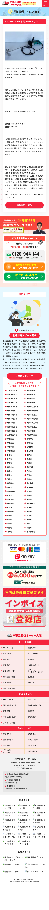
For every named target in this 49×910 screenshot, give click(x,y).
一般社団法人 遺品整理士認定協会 (16, 789)
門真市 (9, 479)
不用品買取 (7, 653)
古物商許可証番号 (13, 780)
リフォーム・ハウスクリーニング (35, 671)
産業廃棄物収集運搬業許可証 (18, 774)
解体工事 (31, 682)
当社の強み (32, 734)
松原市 (29, 479)
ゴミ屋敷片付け (9, 671)
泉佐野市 (30, 487)
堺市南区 (30, 443)
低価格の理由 (8, 739)
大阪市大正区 (32, 435)
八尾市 (29, 463)
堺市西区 (10, 443)
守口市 (29, 471)
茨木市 (9, 463)
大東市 (29, 475)
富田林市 (30, 483)
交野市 (29, 495)
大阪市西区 (11, 410)
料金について (33, 699)
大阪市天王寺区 (32, 422)
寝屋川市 (10, 467)
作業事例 (31, 711)
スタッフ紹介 (33, 739)
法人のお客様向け (10, 688)
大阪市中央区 (12, 406)
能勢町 (29, 527)
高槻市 (29, 459)
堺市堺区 (30, 439)
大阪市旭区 (11, 422)
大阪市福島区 (12, 431)
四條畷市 (10, 511)
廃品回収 (6, 659)
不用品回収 (32, 647)
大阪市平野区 (32, 390)
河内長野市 (11, 491)
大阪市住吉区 (12, 398)
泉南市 (9, 507)
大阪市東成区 (12, 427)
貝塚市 (9, 495)
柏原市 (29, 499)
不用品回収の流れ (10, 717)
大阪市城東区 (32, 394)
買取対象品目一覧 (34, 705)
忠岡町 (29, 519)
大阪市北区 (31, 398)
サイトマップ (33, 745)
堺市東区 (30, 447)
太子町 (9, 527)
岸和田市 (30, 467)
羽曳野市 (10, 483)
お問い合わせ (33, 751)
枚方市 (9, 459)
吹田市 (29, 455)
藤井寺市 (10, 503)
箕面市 (9, 475)
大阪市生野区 (32, 402)
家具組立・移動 (9, 677)
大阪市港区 (31, 431)
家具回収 (31, 659)
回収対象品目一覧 (10, 705)
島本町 (29, 515)
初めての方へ (8, 699)
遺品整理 (31, 677)
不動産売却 (7, 682)
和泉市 (9, 471)
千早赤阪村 (31, 531)
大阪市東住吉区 (13, 402)
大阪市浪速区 (32, 427)
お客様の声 (32, 717)
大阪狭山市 (31, 503)
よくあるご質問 (9, 722)
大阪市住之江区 (32, 406)
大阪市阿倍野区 (32, 410)
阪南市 (29, 511)
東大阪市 (30, 451)
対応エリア (7, 734)
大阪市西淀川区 (32, 419)
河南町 (9, 523)
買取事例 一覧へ (24, 204)
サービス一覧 (8, 647)
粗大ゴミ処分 (33, 653)
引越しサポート (33, 665)
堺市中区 (10, 447)
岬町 (28, 523)
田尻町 (9, 531)
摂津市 (29, 491)
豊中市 (9, 455)
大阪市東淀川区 (13, 394)
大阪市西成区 (12, 419)
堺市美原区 (11, 451)
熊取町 (9, 515)
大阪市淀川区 (12, 390)
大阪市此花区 (12, 435)
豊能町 (9, 519)
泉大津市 (10, 499)
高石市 (29, 507)
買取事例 (6, 711)
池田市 (9, 487)
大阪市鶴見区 (12, 415)
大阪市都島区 (32, 415)
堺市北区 (10, 439)
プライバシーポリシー (8, 751)
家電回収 (6, 665)
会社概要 (6, 745)
